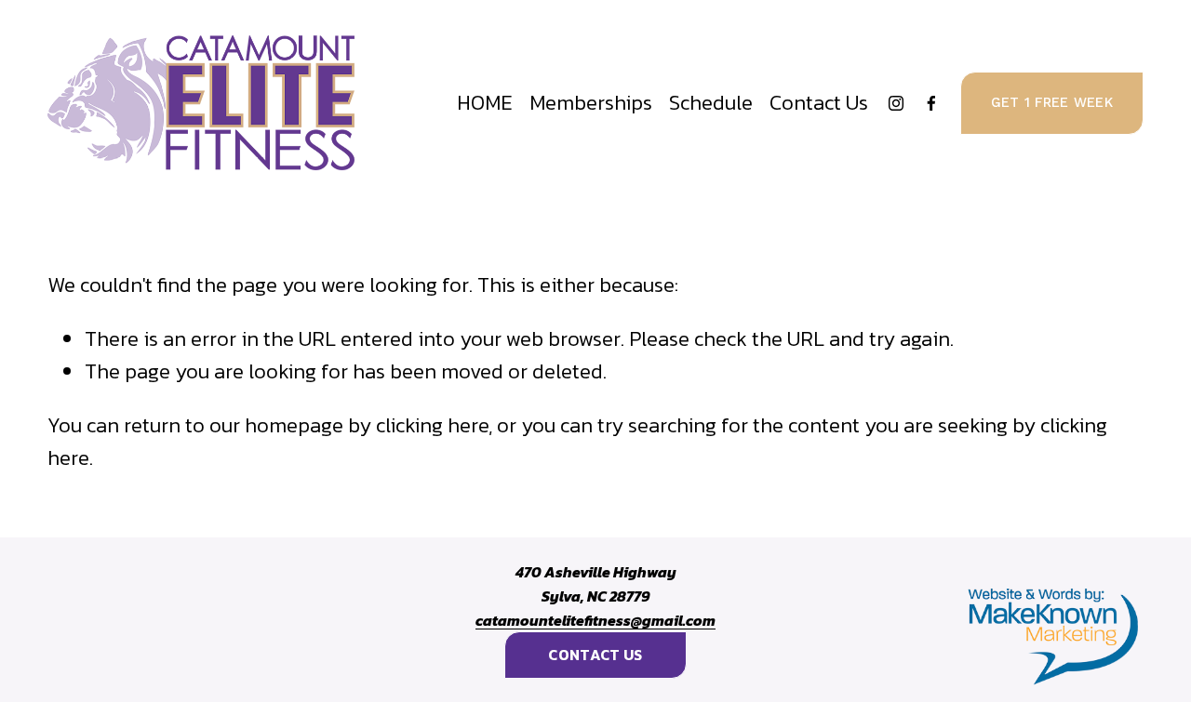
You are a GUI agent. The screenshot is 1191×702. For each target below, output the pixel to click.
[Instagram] (896, 103)
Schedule (711, 102)
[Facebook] (931, 103)
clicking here (432, 425)
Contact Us (818, 102)
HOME (485, 102)
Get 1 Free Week (1052, 103)
